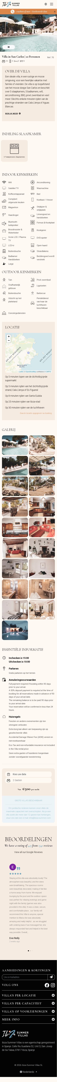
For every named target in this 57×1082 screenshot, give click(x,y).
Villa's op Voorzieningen (25, 1011)
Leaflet (21, 371)
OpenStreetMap (31, 371)
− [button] (9, 340)
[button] (28, 49)
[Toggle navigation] (51, 4)
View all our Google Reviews (28, 852)
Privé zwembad (44, 280)
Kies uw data (19, 774)
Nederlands (28, 1072)
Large (10, 264)
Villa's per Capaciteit (22, 1003)
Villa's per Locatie (19, 995)
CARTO (48, 371)
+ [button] (9, 336)
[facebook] (47, 986)
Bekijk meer (11, 114)
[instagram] (53, 986)
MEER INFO (11, 1019)
